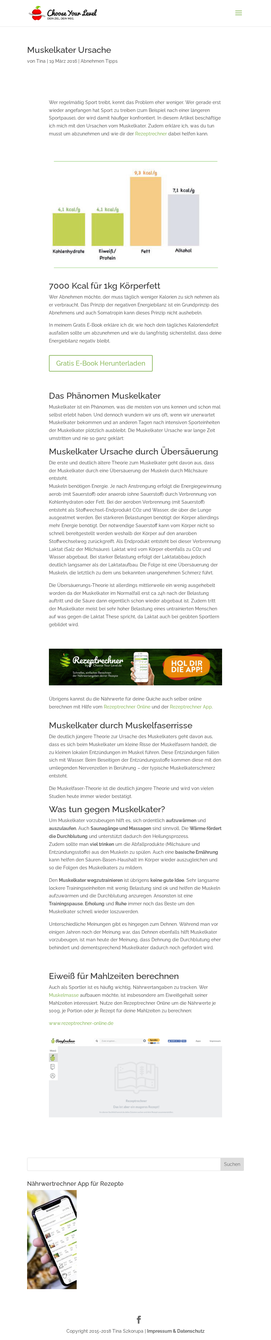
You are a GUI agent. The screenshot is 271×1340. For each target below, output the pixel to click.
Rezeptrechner (151, 133)
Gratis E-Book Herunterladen (100, 363)
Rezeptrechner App (191, 706)
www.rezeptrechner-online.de (81, 1023)
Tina (41, 61)
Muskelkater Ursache (69, 50)
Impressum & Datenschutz (176, 1331)
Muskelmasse (64, 995)
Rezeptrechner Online (127, 706)
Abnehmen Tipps (99, 61)
